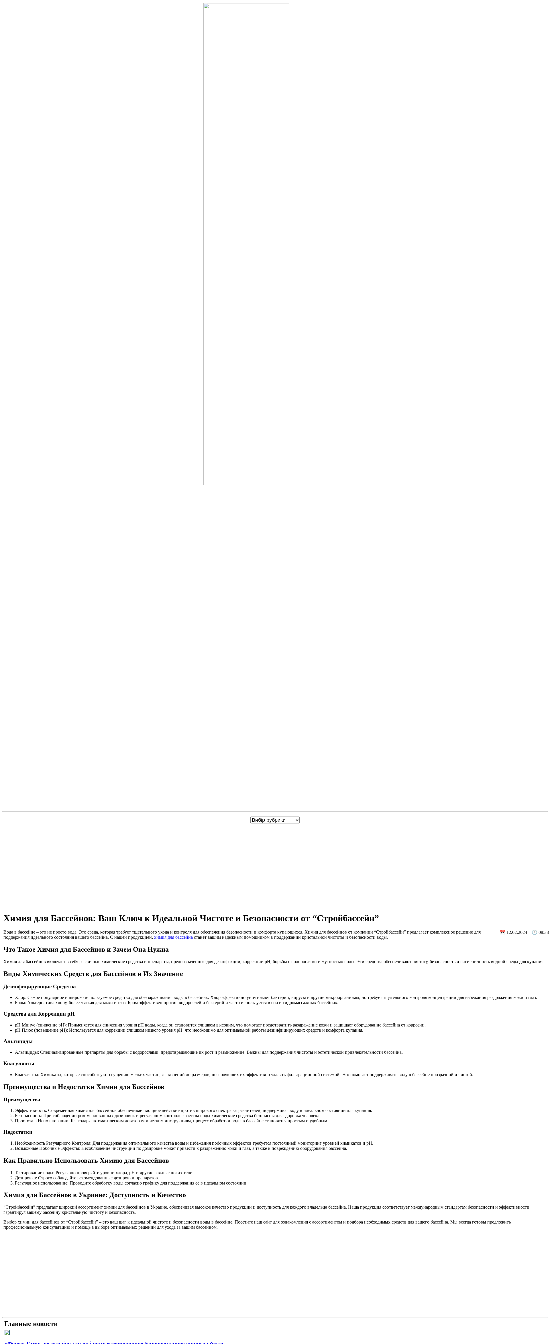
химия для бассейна (173, 937)
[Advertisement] (276, 866)
